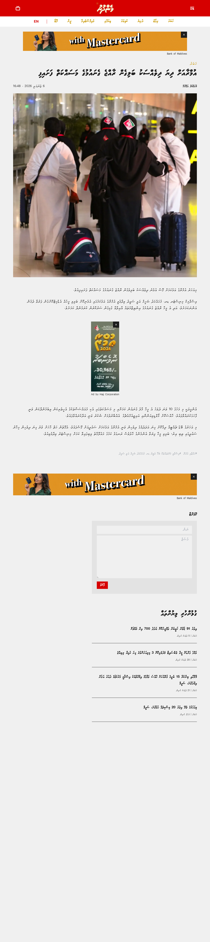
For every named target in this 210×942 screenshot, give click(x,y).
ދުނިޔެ (140, 21)
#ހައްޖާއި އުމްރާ (190, 458)
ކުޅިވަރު (124, 21)
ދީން (69, 21)
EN (36, 21)
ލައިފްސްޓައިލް (88, 21)
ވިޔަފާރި (107, 21)
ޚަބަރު (171, 21)
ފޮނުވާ (102, 589)
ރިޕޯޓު (155, 21)
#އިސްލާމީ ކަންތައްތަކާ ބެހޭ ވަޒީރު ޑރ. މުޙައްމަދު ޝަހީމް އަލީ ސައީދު (150, 458)
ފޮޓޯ (56, 21)
